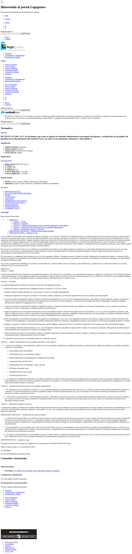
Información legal (10, 549)
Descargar (6, 161)
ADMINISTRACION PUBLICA (16, 201)
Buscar (7, 37)
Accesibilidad (9, 544)
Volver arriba (9, 551)
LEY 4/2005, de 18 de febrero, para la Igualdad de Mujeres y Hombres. (36, 471)
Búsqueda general (6, 31)
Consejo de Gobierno (12, 72)
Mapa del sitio (9, 548)
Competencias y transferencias (15, 55)
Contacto (8, 39)
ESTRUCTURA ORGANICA (15, 203)
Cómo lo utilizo (10, 66)
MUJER (7, 195)
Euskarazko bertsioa (11, 542)
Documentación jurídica (13, 57)
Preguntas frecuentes (11, 70)
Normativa (8, 53)
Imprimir (3, 132)
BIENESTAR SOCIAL (13, 191)
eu (5, 26)
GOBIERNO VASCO (12, 208)
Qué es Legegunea (11, 64)
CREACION (9, 199)
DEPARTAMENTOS (12, 206)
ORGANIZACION (11, 204)
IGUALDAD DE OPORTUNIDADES (18, 193)
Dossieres (8, 74)
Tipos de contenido (11, 68)
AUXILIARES (10, 197)
